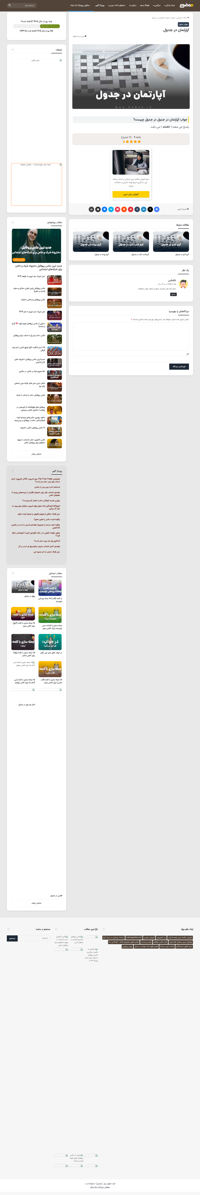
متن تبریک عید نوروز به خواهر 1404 (31, 276)
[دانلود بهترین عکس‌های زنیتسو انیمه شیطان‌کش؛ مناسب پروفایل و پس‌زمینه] (54, 420)
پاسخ (173, 294)
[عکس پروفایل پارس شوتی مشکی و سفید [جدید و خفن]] (54, 292)
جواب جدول (170, 18)
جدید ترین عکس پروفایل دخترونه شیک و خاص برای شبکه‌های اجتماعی (38, 267)
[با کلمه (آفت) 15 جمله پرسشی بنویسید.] (50, 588)
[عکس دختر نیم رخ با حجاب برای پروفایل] (54, 339)
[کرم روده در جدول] (91, 241)
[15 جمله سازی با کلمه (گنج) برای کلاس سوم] (23, 613)
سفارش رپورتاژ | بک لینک (80, 5)
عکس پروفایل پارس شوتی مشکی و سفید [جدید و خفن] (29, 290)
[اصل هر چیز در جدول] (23, 695)
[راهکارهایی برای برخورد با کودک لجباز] (61, 1169)
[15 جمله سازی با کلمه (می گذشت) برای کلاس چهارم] (23, 669)
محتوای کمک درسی (117, 5)
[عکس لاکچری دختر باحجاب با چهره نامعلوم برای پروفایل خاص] (54, 444)
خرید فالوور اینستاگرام (184, 946)
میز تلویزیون (161, 937)
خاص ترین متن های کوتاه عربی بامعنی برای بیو (29, 385)
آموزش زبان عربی (131, 194)
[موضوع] (186, 5)
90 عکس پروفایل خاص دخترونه (32, 427)
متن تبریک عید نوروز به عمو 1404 (32, 311)
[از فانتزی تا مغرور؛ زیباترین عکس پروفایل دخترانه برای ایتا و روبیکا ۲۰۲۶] (91, 1050)
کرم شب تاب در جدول (140, 254)
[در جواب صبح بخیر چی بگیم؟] (76, 952)
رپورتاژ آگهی (99, 5)
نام (188, 354)
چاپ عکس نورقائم (160, 942)
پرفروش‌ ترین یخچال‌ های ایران (180, 942)
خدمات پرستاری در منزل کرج (113, 937)
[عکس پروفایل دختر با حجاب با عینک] (54, 399)
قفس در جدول (56, 895)
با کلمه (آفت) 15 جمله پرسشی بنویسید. (50, 600)
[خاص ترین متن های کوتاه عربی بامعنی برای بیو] (54, 387)
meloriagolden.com (134, 937)
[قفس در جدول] (50, 790)
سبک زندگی (170, 5)
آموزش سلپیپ (149, 937)
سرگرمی (157, 5)
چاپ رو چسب (146, 942)
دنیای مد (132, 5)
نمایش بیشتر (36, 454)
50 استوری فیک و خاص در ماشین (32, 371)
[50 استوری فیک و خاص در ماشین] (54, 375)
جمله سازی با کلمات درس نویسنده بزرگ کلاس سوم (52, 627)
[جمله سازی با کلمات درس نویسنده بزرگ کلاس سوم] (50, 615)
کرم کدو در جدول (182, 254)
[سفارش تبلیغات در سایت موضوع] (36, 184)
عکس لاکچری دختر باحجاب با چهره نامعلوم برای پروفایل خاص (31, 441)
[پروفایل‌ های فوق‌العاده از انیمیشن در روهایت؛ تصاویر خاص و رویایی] (54, 410)
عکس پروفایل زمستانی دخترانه (33, 299)
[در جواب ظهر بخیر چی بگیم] (50, 642)
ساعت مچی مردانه (167, 946)
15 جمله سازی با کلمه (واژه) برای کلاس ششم (24, 654)
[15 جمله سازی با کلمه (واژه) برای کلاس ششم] (23, 642)
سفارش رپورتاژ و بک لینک (100, 1187)
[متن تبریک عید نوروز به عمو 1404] (54, 315)
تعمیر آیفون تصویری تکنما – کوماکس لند (124, 942)
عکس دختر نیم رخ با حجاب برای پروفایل (29, 335)
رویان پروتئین (127, 946)
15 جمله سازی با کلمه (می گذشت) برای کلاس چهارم (24, 681)
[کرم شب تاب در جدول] (131, 241)
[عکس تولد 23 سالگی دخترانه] (76, 1169)
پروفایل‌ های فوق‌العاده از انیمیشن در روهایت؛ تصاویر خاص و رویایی (30, 408)
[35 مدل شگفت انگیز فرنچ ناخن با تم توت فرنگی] (54, 351)
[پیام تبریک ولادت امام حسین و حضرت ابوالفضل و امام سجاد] (91, 1169)
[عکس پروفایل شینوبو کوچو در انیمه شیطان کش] (91, 1158)
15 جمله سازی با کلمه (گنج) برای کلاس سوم (24, 624)
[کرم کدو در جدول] (171, 241)
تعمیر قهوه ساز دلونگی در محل (146, 946)
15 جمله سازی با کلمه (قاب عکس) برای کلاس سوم (51, 681)
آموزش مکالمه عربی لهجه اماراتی (180, 937)
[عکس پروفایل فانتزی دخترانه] (61, 1158)
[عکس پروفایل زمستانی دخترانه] (54, 303)
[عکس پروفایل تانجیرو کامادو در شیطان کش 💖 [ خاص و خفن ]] (76, 940)
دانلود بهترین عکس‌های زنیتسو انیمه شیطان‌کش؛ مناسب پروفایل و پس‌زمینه (29, 419)
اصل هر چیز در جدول (26, 704)
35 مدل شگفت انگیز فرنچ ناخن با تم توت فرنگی (28, 349)
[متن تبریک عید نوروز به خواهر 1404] (54, 280)
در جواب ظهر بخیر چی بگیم (51, 652)
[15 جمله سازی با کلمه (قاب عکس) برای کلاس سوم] (50, 669)
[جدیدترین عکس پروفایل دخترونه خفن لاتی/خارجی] (54, 363)
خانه (185, 18)
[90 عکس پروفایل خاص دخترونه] (54, 431)
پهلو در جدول (29, 596)
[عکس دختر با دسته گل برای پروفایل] (61, 952)
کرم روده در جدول (102, 254)
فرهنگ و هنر (144, 5)
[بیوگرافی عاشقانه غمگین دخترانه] (91, 940)
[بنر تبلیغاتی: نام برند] (36, 110)
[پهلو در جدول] (23, 587)
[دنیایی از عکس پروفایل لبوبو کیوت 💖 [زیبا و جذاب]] (54, 327)
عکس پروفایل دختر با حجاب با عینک (30, 395)
